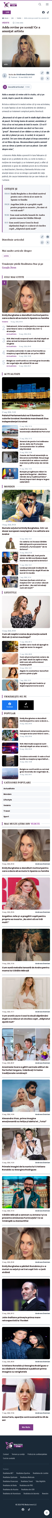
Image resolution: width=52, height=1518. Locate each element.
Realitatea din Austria (10, 1489)
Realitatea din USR (27, 1489)
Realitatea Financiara (10, 1481)
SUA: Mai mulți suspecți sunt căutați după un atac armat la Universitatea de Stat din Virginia (28, 341)
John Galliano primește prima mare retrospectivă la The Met (21, 1319)
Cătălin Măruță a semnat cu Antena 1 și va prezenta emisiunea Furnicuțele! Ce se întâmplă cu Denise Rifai (24, 1217)
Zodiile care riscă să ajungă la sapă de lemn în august (34, 646)
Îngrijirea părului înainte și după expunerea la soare (32, 684)
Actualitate (11, 334)
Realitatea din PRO (26, 1485)
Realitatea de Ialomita (31, 1494)
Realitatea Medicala (27, 1477)
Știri (12, 18)
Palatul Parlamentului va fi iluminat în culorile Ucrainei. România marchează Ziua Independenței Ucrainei (25, 418)
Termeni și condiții (18, 1454)
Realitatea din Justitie (40, 1473)
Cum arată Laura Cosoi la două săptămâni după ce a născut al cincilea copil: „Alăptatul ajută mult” (27, 225)
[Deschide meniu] (47, 5)
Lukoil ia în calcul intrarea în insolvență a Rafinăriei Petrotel (35, 430)
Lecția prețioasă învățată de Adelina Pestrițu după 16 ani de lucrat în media (34, 570)
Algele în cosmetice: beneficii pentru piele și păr (34, 672)
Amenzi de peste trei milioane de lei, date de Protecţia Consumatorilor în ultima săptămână (34, 445)
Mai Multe (26, 1427)
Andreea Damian (25, 74)
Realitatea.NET (8, 1473)
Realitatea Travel (27, 1481)
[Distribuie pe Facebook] (47, 73)
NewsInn (45, 1494)
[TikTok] (47, 12)
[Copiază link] (42, 73)
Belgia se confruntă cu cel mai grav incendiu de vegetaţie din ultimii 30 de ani (28, 362)
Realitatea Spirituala (10, 1477)
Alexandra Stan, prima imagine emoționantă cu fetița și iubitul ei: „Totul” (24, 1120)
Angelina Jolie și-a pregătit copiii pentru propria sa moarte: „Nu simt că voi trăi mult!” (28, 207)
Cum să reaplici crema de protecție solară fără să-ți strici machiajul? (24, 636)
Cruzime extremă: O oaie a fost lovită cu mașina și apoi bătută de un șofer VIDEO (26, 352)
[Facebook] (43, 12)
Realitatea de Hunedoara (12, 1494)
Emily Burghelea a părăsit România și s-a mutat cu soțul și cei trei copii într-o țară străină (24, 1269)
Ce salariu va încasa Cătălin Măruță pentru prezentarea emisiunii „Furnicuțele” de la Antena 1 (33, 545)
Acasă (6, 18)
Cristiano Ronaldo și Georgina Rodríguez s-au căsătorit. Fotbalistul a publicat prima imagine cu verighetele (25, 1368)
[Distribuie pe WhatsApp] (42, 78)
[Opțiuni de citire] (46, 1512)
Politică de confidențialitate (37, 1454)
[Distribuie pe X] (47, 78)
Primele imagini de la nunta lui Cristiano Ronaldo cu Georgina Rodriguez (23, 1168)
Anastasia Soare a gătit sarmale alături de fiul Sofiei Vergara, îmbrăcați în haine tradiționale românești (25, 1070)
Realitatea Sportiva (23, 1473)
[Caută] (39, 5)
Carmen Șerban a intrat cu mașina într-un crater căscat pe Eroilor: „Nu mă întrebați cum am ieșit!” (34, 584)
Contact (6, 1454)
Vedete (19, 18)
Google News (9, 267)
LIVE (7, 12)
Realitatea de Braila (10, 1485)
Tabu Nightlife (40, 1481)
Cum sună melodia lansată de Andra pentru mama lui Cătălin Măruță (27, 216)
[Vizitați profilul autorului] (4, 75)
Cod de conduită (9, 1458)
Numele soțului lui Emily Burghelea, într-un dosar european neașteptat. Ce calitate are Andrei (25, 531)
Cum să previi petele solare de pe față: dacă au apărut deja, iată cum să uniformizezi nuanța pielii (34, 661)
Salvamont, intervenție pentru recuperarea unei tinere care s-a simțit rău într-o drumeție (28, 329)
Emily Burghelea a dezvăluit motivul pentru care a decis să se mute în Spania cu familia (28, 196)
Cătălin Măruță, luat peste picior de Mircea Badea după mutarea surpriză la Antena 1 (34, 558)
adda (6, 256)
